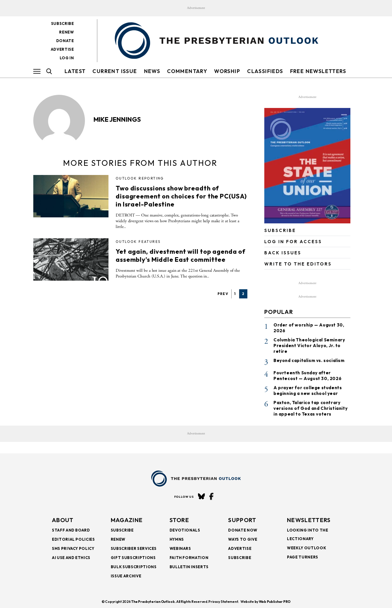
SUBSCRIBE (280, 230)
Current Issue (114, 71)
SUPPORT (242, 520)
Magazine (127, 520)
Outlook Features (138, 241)
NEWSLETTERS (309, 520)
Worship (227, 71)
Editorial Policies (73, 539)
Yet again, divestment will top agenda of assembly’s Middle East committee (180, 255)
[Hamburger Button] (36, 71)
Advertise (62, 49)
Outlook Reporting (140, 178)
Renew (66, 32)
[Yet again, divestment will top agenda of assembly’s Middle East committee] (70, 259)
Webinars (180, 548)
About (63, 520)
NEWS (152, 71)
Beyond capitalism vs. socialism (309, 360)
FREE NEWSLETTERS (318, 71)
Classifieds (265, 71)
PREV (223, 294)
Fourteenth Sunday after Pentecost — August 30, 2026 (307, 375)
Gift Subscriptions (133, 557)
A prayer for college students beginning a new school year (307, 390)
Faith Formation (189, 557)
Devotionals (185, 530)
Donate (65, 40)
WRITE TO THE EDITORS (298, 264)
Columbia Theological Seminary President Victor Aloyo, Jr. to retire (309, 345)
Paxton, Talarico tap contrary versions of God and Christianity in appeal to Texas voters (310, 408)
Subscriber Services (134, 548)
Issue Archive (126, 576)
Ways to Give (242, 539)
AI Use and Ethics (71, 557)
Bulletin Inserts (189, 566)
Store (179, 520)
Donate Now (242, 530)
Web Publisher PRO (274, 601)
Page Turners (302, 557)
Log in (67, 58)
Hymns (177, 539)
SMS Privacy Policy (73, 548)
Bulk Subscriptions (134, 566)
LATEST (75, 71)
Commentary (187, 71)
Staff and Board (71, 530)
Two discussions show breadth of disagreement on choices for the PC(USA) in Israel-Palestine (181, 196)
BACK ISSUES (282, 252)
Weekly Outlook (306, 548)
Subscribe (62, 23)
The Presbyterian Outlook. (153, 601)
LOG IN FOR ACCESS (293, 241)
